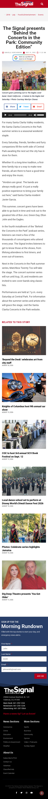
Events (40, 14)
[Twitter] (21, 793)
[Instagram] (26, 793)
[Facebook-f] (16, 793)
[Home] (3, 14)
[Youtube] (32, 793)
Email (3, 664)
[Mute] (35, 115)
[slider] (41, 114)
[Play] (5, 115)
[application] (24, 115)
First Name (6, 644)
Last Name (6, 654)
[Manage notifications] (42, 793)
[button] (6, 4)
